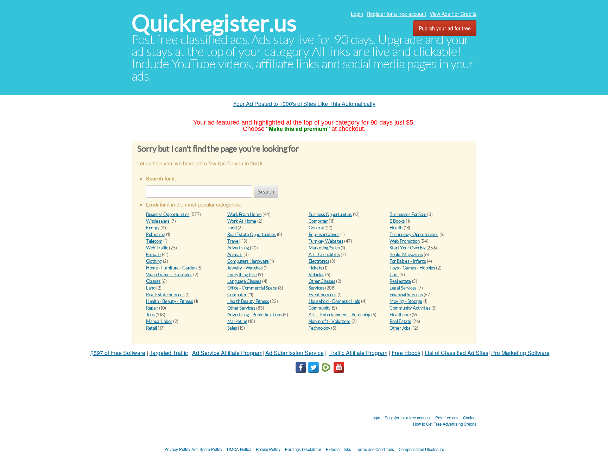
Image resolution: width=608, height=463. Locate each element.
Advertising (238, 247)
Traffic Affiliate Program (358, 353)
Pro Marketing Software (520, 353)
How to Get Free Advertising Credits (444, 424)
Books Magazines (406, 254)
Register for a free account (396, 13)
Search (266, 192)
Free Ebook (406, 353)
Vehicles (316, 274)
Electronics (319, 261)
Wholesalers (158, 221)
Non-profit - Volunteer (329, 321)
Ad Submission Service (294, 353)
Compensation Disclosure (421, 449)
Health (396, 227)
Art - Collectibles (324, 254)
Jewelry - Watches (244, 268)
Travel (233, 241)
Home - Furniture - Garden (171, 268)
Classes (153, 281)
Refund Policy (268, 449)
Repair (152, 308)
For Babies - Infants (408, 261)
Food (231, 227)
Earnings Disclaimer (303, 449)
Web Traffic (157, 247)
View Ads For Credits (453, 13)
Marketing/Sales (324, 247)
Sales (232, 328)
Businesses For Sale (408, 214)
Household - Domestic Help (334, 301)
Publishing (155, 234)
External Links (338, 449)
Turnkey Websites (326, 241)
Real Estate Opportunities (251, 234)
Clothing (154, 261)
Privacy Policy (177, 449)
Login (357, 13)
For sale (153, 254)
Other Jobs (400, 328)
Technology (319, 328)
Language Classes (244, 281)
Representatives (324, 234)
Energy (153, 227)
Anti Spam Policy (206, 449)
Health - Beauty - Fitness (169, 301)
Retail (151, 328)
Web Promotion (404, 241)
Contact (469, 417)
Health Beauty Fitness (248, 301)
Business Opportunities (167, 214)
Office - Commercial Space (252, 288)
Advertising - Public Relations (254, 314)
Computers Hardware (248, 261)
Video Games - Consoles (169, 274)
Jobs (150, 314)
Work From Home (244, 214)
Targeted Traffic (169, 353)
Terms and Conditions (375, 449)
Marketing (237, 321)
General (316, 227)
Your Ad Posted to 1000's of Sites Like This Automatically (304, 104)
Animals (234, 254)
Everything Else (242, 274)
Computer (318, 221)
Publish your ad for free (445, 28)
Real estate (400, 281)
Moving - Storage (406, 301)
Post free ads (446, 417)
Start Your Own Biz (407, 247)
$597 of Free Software (117, 353)
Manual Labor (159, 321)
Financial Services (406, 294)
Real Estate (400, 321)
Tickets (315, 268)
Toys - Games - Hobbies (412, 268)
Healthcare (400, 314)
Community (320, 308)
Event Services (323, 294)
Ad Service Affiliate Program (227, 353)
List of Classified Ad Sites (456, 353)
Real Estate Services (165, 294)
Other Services (241, 308)
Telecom (154, 241)
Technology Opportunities (414, 234)
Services (316, 288)
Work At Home (241, 221)
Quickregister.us (214, 23)
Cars (394, 274)
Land (150, 288)
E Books (397, 221)
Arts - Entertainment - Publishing (339, 314)
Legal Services (403, 288)
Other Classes (322, 281)
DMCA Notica (239, 449)
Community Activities (410, 308)
